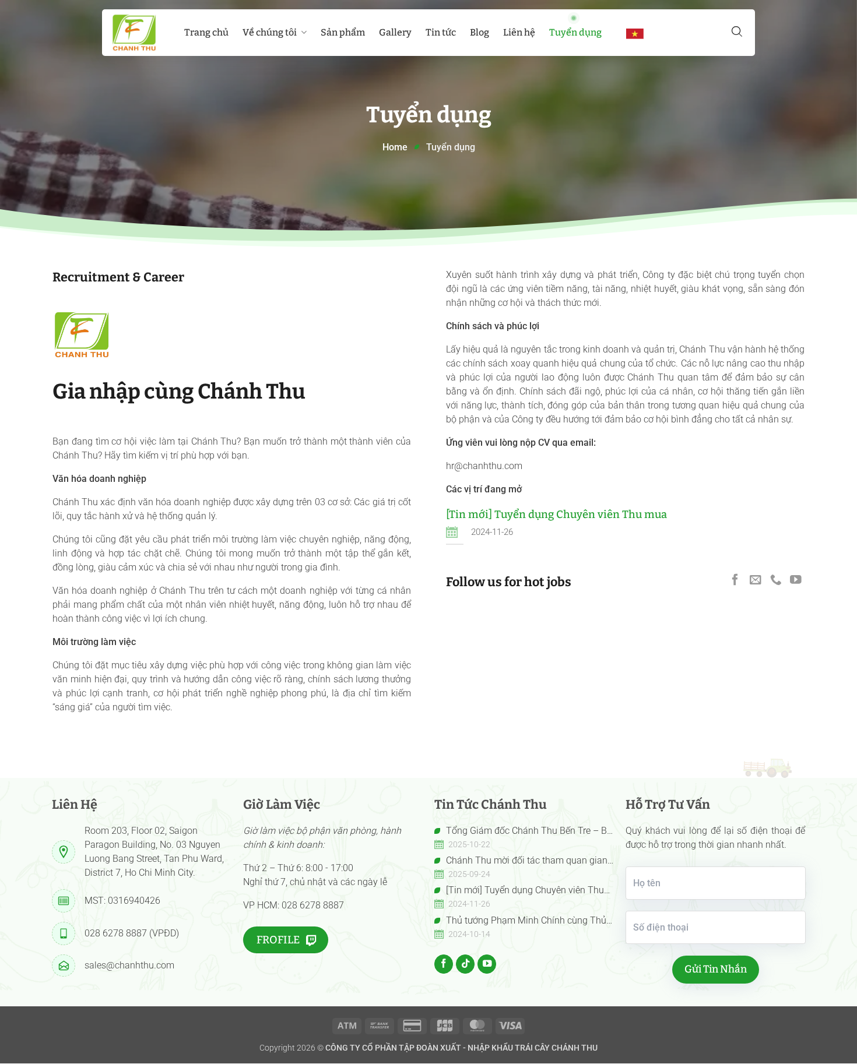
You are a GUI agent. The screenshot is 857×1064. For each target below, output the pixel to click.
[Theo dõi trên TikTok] (465, 963)
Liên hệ (519, 32)
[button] (737, 31)
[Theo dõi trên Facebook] (735, 579)
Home (395, 147)
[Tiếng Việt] (635, 33)
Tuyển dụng (575, 32)
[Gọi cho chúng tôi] (776, 579)
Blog (479, 32)
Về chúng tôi (270, 32)
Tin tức (441, 32)
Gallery (395, 32)
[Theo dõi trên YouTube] (796, 579)
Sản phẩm (343, 32)
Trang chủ (206, 32)
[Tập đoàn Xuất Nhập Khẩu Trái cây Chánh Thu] (134, 32)
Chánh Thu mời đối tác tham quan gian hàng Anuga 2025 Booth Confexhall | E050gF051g (520, 861)
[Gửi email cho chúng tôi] (755, 579)
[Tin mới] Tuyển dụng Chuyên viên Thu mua (556, 514)
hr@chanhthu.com (484, 465)
